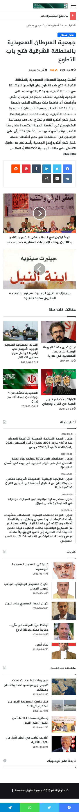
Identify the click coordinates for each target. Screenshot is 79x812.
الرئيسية (67, 25)
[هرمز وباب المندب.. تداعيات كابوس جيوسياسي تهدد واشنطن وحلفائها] (64, 687)
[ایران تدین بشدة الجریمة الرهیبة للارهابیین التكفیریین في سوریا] (58, 332)
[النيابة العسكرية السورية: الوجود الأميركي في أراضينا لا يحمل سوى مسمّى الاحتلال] (20, 331)
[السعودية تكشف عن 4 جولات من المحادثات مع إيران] (20, 379)
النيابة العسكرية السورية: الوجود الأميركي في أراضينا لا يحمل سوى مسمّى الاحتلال (21, 351)
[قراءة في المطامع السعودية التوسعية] (64, 570)
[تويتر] (57, 168)
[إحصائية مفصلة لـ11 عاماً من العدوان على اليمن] (64, 724)
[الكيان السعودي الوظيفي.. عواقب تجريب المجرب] (64, 590)
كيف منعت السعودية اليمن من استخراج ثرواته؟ (28, 704)
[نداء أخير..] (64, 651)
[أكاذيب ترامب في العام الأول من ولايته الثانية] (64, 744)
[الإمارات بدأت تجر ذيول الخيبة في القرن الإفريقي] (58, 382)
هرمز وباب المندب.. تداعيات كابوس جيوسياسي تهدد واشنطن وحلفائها (26, 685)
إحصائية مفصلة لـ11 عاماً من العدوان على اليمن (30, 720)
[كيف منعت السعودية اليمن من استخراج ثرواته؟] (64, 705)
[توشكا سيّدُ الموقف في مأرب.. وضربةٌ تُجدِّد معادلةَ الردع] (64, 631)
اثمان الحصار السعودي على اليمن (26, 603)
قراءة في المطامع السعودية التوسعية (30, 567)
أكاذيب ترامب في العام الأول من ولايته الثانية (27, 740)
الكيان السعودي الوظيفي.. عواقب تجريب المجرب (26, 586)
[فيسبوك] (67, 168)
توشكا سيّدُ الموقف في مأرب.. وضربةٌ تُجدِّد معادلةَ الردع (28, 627)
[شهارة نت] (50, 6)
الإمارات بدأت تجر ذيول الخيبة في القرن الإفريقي (59, 401)
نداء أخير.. (41, 644)
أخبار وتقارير (51, 25)
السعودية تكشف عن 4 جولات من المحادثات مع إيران (22, 397)
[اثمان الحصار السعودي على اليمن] (64, 611)
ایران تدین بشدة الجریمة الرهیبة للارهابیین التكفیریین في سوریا (59, 351)
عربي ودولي (34, 25)
